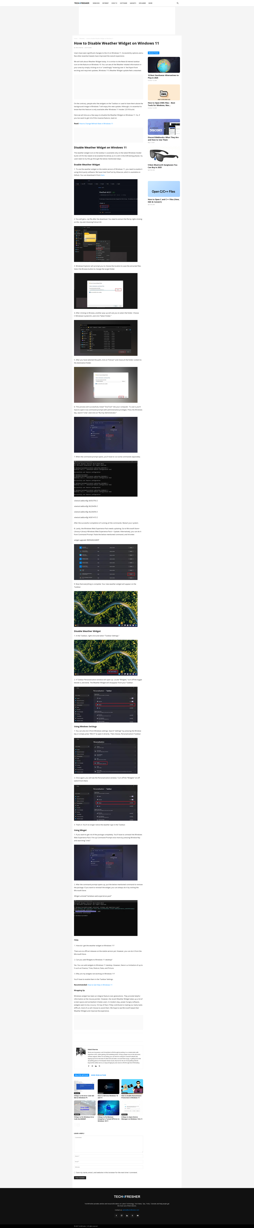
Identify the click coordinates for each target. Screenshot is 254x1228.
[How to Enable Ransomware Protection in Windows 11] (132, 1086)
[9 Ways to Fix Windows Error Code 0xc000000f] (85, 1107)
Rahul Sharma (79, 47)
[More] (99, 1037)
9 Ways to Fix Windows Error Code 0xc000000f (84, 1118)
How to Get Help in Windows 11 (100, 985)
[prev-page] (75, 1125)
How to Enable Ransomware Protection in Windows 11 (131, 1097)
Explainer (142, 3)
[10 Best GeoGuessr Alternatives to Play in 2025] (164, 65)
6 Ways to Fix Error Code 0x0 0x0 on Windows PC (84, 1097)
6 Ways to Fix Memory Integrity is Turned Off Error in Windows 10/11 (108, 1119)
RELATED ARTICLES (81, 1075)
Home (75, 38)
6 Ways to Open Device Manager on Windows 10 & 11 (131, 1118)
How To (114, 3)
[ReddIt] (94, 1037)
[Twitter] (85, 1037)
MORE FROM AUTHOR (98, 1075)
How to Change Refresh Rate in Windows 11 (96, 123)
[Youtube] (138, 1216)
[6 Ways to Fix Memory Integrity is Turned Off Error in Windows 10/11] (108, 1107)
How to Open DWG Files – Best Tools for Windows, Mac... (161, 104)
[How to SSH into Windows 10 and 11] (108, 1086)
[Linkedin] (90, 1037)
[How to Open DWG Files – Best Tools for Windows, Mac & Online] (164, 92)
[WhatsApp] (76, 1037)
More (150, 3)
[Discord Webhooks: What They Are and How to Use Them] (164, 127)
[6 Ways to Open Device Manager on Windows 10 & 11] (132, 1107)
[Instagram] (93, 1066)
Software (123, 3)
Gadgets (133, 3)
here (102, 175)
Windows (96, 3)
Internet (105, 3)
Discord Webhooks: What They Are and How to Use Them (163, 138)
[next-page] (78, 1125)
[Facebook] (81, 1037)
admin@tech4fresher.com (131, 1210)
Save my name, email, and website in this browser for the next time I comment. (106, 1172)
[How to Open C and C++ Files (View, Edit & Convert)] (164, 189)
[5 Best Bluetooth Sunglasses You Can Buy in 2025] (164, 154)
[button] (177, 3)
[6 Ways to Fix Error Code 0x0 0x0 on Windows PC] (85, 1086)
